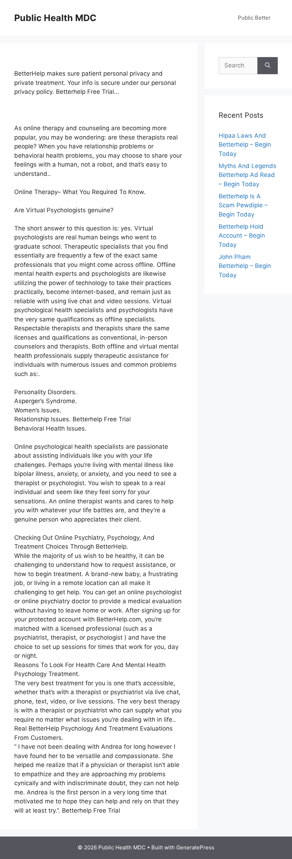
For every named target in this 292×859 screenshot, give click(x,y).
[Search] (267, 65)
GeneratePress (195, 847)
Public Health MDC (55, 17)
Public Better (254, 17)
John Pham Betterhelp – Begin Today (245, 266)
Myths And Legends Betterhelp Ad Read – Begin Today (247, 175)
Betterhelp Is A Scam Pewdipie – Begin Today (243, 205)
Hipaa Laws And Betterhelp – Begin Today (245, 144)
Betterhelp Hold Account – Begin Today (242, 235)
